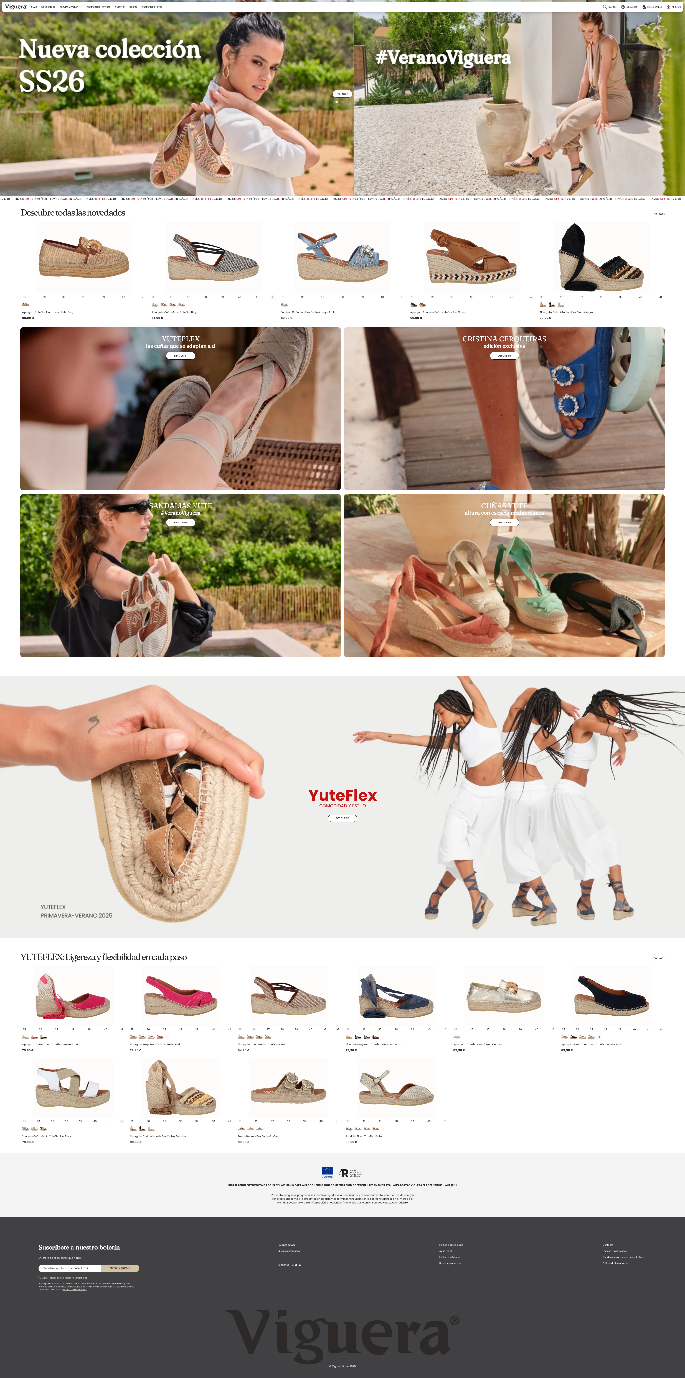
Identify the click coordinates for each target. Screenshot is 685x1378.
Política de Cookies (449, 1257)
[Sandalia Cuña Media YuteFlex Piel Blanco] (73, 1088)
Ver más (659, 214)
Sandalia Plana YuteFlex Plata (364, 1136)
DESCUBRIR (342, 110)
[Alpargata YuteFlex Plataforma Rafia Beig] (83, 257)
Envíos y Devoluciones (615, 1251)
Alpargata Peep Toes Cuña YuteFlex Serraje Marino (592, 1044)
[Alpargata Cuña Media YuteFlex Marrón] (288, 996)
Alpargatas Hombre (99, 6)
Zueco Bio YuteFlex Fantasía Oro (258, 1136)
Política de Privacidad (451, 1244)
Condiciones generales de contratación (624, 1257)
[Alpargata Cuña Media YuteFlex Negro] (213, 257)
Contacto (608, 1244)
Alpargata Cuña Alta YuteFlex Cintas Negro (566, 312)
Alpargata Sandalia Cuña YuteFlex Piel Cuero (438, 312)
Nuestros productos (289, 1251)
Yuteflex (120, 6)
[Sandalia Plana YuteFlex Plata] (396, 1088)
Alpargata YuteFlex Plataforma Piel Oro (477, 1044)
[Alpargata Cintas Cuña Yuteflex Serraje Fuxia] (73, 996)
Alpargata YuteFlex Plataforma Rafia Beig (47, 312)
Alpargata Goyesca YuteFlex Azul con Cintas (373, 1044)
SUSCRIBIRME (120, 1268)
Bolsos (133, 6)
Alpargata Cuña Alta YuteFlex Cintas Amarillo (158, 1136)
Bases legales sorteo (450, 1263)
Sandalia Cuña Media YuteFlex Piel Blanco (47, 1136)
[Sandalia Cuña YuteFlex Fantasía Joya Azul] (342, 257)
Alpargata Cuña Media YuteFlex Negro (175, 312)
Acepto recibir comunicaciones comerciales (64, 1277)
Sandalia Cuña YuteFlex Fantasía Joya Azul (307, 312)
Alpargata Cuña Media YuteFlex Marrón (262, 1044)
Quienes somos (286, 1244)
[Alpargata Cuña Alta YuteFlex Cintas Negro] (601, 257)
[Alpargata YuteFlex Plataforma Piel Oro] (504, 996)
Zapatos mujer (69, 6)
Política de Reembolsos (615, 1263)
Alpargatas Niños (151, 6)
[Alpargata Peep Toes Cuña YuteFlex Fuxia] (180, 996)
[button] (673, 6)
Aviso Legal (445, 1251)
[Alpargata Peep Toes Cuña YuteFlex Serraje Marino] (612, 996)
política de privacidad (74, 1289)
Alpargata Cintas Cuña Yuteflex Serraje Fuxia (50, 1044)
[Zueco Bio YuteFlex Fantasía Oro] (288, 1088)
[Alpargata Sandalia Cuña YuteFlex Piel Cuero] (472, 257)
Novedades (48, 6)
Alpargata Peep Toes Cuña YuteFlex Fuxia (155, 1044)
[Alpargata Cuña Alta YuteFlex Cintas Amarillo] (180, 1088)
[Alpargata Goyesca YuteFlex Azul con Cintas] (396, 996)
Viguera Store (341, 1366)
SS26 (34, 6)
